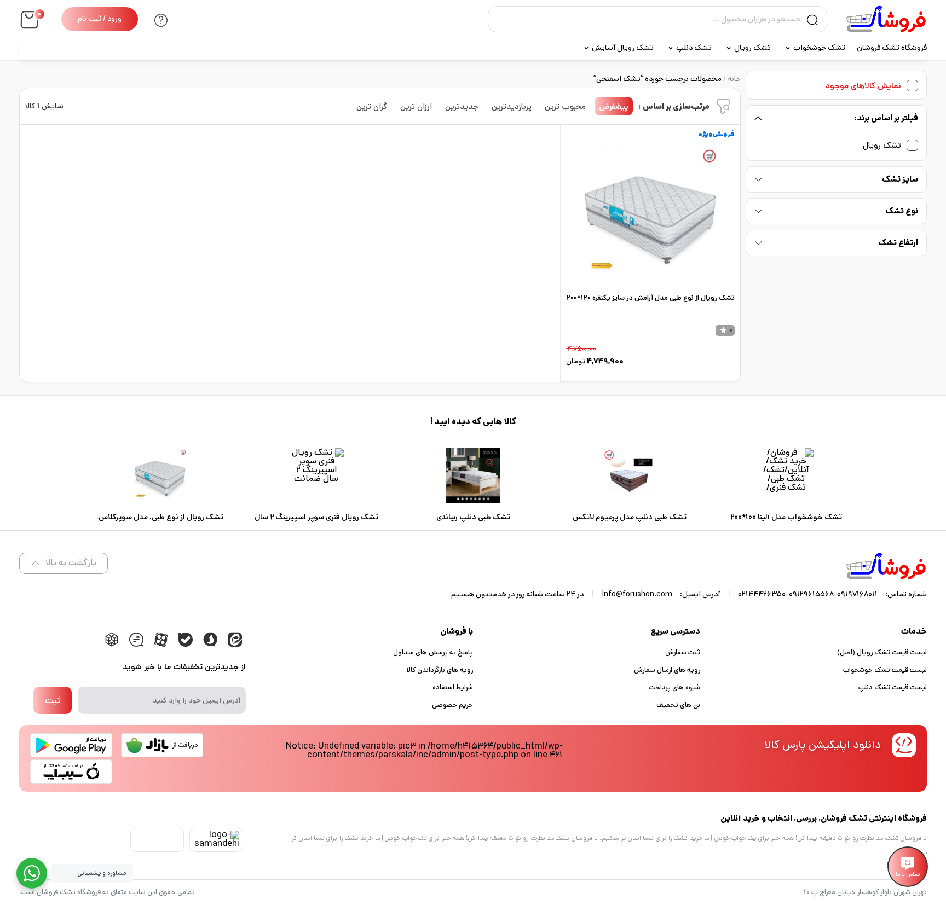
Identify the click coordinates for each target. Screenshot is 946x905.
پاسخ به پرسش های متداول (433, 652)
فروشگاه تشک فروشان (892, 47)
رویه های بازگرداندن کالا (440, 670)
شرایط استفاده (452, 687)
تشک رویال (752, 47)
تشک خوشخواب (819, 47)
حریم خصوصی (452, 705)
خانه (734, 79)
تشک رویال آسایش (623, 47)
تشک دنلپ (694, 47)
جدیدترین (461, 106)
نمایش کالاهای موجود (863, 85)
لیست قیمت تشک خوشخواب (885, 670)
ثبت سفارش (682, 652)
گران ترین (371, 106)
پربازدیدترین (512, 106)
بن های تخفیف (678, 705)
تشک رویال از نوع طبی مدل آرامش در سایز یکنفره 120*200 (651, 298)
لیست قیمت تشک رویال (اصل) (882, 652)
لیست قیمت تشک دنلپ (892, 687)
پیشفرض (613, 106)
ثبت (53, 700)
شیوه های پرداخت (674, 687)
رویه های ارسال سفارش (667, 670)
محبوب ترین (565, 106)
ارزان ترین (416, 106)
